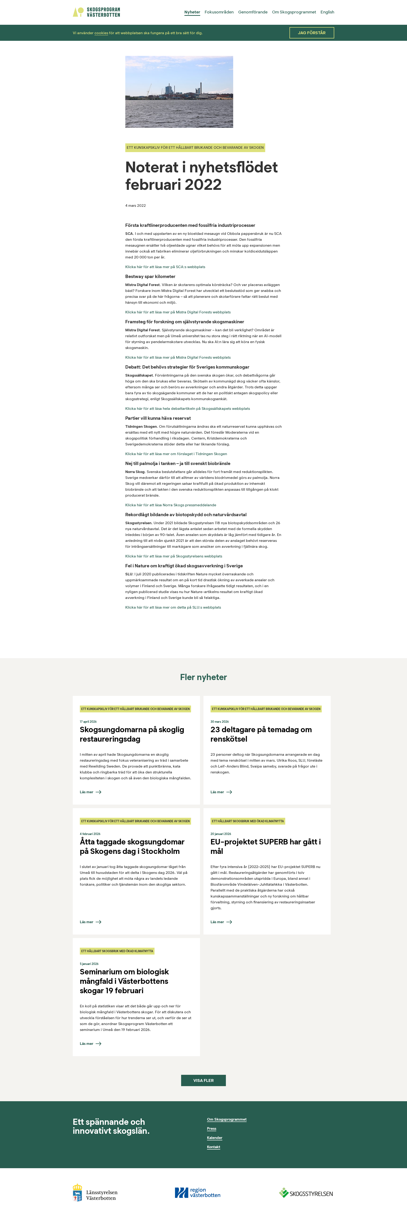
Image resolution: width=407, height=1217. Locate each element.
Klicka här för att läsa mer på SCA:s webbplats (165, 267)
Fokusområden (219, 12)
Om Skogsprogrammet (294, 12)
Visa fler (203, 1080)
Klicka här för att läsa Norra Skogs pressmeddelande (170, 505)
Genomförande (253, 12)
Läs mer (86, 792)
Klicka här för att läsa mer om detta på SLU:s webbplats (173, 607)
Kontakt (213, 1147)
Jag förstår (312, 32)
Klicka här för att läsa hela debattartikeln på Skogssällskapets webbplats (187, 408)
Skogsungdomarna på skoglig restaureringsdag (132, 734)
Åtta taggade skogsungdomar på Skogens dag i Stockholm (132, 846)
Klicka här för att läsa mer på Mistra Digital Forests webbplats (178, 312)
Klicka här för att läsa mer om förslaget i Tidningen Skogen (176, 454)
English (327, 12)
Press (211, 1128)
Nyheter (192, 12)
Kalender (214, 1137)
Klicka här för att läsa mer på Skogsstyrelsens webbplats (173, 556)
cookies (101, 33)
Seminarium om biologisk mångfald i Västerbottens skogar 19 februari (124, 981)
